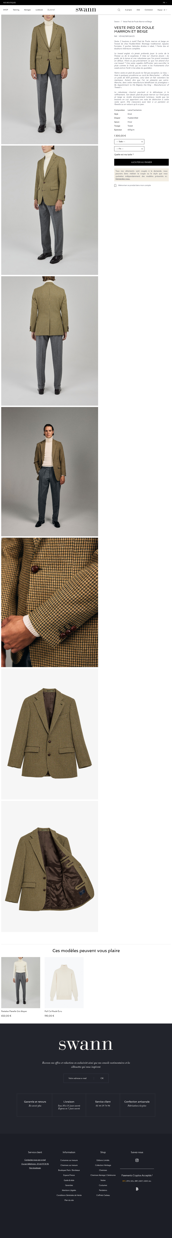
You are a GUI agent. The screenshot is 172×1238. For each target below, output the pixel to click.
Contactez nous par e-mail (35, 1160)
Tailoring (16, 10)
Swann (117, 21)
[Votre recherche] (119, 9)
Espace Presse (69, 1175)
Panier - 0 (161, 10)
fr (164, 3)
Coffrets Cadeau (103, 1195)
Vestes (103, 1180)
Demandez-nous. (123, 178)
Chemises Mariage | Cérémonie (103, 1175)
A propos (128, 10)
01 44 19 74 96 (103, 1105)
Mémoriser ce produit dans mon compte (134, 185)
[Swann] (86, 9)
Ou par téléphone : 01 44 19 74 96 (35, 1164)
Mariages (27, 10)
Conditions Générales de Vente (69, 1195)
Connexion (149, 10)
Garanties (69, 1185)
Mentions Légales (69, 1190)
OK (102, 1078)
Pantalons (103, 1190)
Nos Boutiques (9, 3)
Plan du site (69, 1200)
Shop (5, 10)
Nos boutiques (35, 1168)
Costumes (103, 1185)
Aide (138, 10)
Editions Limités (103, 1160)
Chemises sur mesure (69, 1165)
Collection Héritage (103, 1165)
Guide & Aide (69, 1180)
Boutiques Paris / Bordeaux (69, 1170)
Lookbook (39, 10)
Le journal (51, 10)
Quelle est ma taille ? (124, 154)
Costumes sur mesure (69, 1160)
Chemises (103, 1170)
